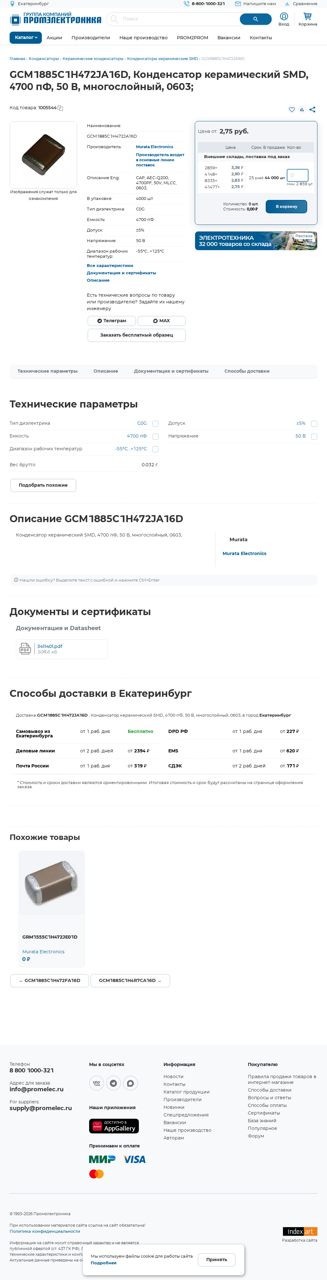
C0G (142, 423)
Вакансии (175, 1123)
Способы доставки (247, 371)
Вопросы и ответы (269, 1098)
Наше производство (187, 1130)
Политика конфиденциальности (45, 1231)
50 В (300, 436)
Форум (256, 1136)
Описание (98, 280)
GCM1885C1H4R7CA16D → (130, 981)
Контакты (175, 1084)
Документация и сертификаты (121, 273)
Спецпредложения (186, 1115)
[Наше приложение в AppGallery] (124, 1126)
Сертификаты (264, 1113)
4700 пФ (137, 436)
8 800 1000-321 (32, 1071)
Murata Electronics (154, 147)
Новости (174, 1077)
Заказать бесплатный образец (136, 335)
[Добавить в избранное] (291, 109)
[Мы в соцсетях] (96, 1083)
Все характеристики (110, 266)
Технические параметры (48, 371)
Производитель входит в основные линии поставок (160, 160)
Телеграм (114, 321)
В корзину (286, 207)
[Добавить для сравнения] (302, 109)
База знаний (262, 1121)
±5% (301, 423)
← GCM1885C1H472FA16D (49, 981)
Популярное (262, 1128)
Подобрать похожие (43, 485)
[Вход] (284, 16)
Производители (183, 1100)
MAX (164, 321)
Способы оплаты (267, 1105)
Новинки (174, 1107)
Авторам (174, 1138)
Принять (216, 1260)
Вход (283, 24)
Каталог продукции (187, 1092)
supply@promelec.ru (41, 1108)
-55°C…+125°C (131, 449)
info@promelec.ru (37, 1090)
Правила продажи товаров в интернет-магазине (282, 1080)
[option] (43, 154)
